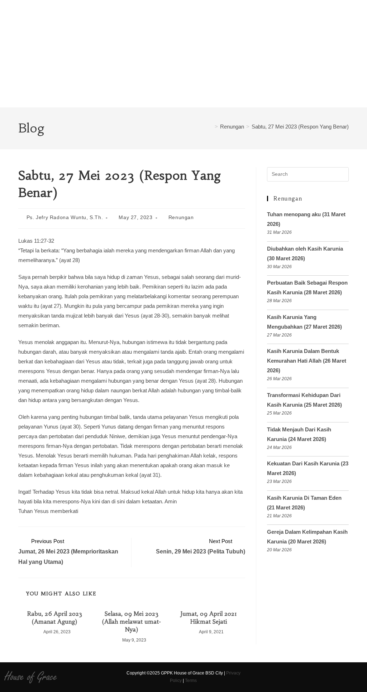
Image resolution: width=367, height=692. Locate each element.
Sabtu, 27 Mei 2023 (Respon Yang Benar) (300, 127)
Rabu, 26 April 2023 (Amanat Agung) (54, 617)
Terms (191, 680)
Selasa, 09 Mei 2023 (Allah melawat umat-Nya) (131, 621)
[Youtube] (276, 677)
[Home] (210, 127)
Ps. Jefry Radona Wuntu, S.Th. (65, 217)
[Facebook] (251, 677)
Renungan (181, 217)
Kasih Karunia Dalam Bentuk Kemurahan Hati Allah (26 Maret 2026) (306, 360)
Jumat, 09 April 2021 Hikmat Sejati (209, 617)
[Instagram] (263, 677)
